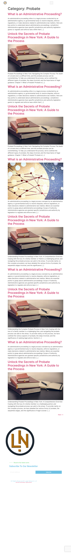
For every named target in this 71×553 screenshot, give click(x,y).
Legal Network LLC (31, 481)
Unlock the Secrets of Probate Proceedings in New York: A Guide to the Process (33, 37)
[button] (51, 3)
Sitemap (17, 482)
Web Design (22, 482)
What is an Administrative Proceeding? (35, 14)
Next (60, 415)
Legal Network (29, 482)
